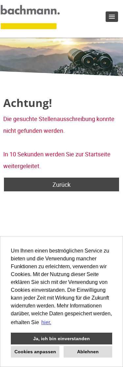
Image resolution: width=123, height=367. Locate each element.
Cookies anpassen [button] (35, 351)
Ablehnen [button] (88, 351)
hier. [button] (46, 322)
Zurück (61, 184)
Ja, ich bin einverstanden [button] (61, 338)
